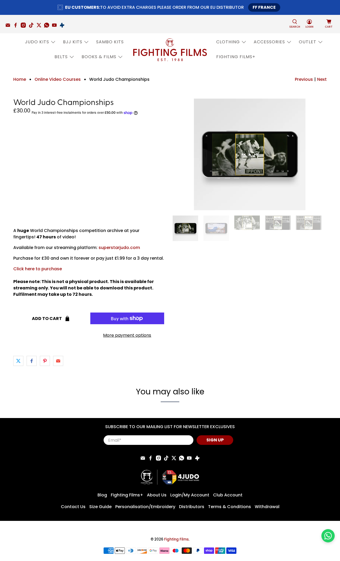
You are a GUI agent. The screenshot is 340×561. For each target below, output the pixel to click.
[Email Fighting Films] (9, 26)
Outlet (307, 42)
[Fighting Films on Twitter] (40, 26)
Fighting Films (176, 539)
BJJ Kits (72, 42)
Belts (61, 57)
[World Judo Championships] (250, 154)
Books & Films (99, 57)
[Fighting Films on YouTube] (56, 26)
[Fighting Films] (170, 49)
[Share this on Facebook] (32, 361)
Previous (304, 79)
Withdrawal (267, 507)
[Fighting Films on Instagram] (24, 26)
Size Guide (100, 507)
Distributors (191, 507)
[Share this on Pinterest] (45, 361)
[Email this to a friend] (58, 361)
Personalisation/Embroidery (145, 507)
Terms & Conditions (229, 507)
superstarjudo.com (119, 247)
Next (322, 79)
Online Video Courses (58, 79)
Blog (102, 495)
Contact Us (73, 507)
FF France (264, 7)
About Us (157, 495)
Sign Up (215, 440)
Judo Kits (37, 42)
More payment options (127, 335)
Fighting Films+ (235, 57)
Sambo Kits (110, 42)
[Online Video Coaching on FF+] (63, 26)
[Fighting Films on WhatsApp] (48, 26)
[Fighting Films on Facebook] (17, 26)
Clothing (228, 42)
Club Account (228, 495)
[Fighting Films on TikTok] (32, 26)
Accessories (269, 42)
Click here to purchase (37, 269)
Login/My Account (189, 495)
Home (19, 79)
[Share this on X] (18, 361)
